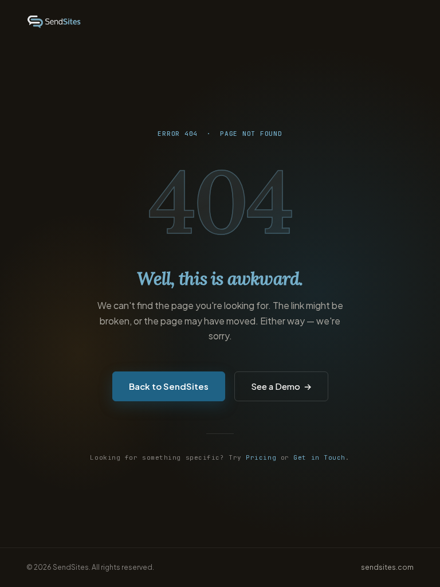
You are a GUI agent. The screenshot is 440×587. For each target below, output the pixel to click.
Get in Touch (319, 457)
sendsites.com (387, 567)
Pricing (261, 457)
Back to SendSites (169, 386)
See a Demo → (281, 386)
